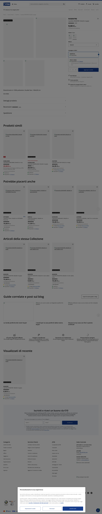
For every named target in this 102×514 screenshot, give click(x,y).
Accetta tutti (73, 508)
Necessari (52, 508)
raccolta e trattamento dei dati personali (38, 503)
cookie (61, 503)
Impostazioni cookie (30, 508)
